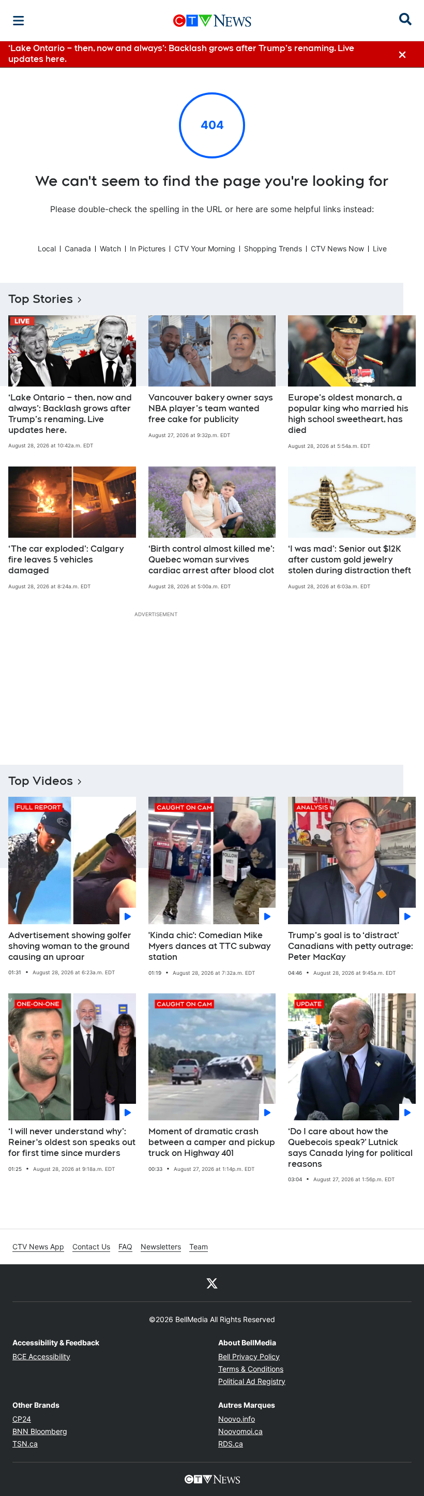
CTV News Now (337, 248)
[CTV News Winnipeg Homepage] (212, 20)
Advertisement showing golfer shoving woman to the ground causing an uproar (69, 946)
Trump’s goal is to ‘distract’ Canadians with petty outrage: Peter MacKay (350, 946)
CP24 (21, 1418)
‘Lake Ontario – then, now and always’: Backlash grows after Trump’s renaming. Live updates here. (70, 414)
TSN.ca (25, 1443)
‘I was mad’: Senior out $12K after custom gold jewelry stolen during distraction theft (349, 559)
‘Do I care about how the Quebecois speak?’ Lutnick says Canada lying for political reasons (350, 1147)
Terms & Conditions (250, 1368)
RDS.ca (230, 1443)
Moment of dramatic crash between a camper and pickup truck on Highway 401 (211, 1142)
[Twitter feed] (212, 1283)
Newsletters (161, 1246)
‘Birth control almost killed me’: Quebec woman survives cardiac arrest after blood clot (211, 559)
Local (47, 248)
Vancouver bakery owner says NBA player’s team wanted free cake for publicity (210, 408)
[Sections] (18, 20)
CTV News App (38, 1246)
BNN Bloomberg (39, 1431)
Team (198, 1246)
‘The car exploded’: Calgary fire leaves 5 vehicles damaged (66, 559)
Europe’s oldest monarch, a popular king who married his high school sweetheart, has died (348, 414)
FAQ (125, 1246)
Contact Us (91, 1246)
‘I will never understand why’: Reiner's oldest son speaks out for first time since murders (71, 1142)
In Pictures (147, 248)
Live (380, 248)
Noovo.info (236, 1418)
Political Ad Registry (251, 1381)
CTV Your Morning (204, 248)
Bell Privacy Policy (249, 1356)
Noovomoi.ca (240, 1431)
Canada (78, 248)
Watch (110, 248)
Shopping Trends (273, 248)
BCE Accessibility (41, 1356)
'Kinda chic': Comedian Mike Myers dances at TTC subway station (209, 946)
